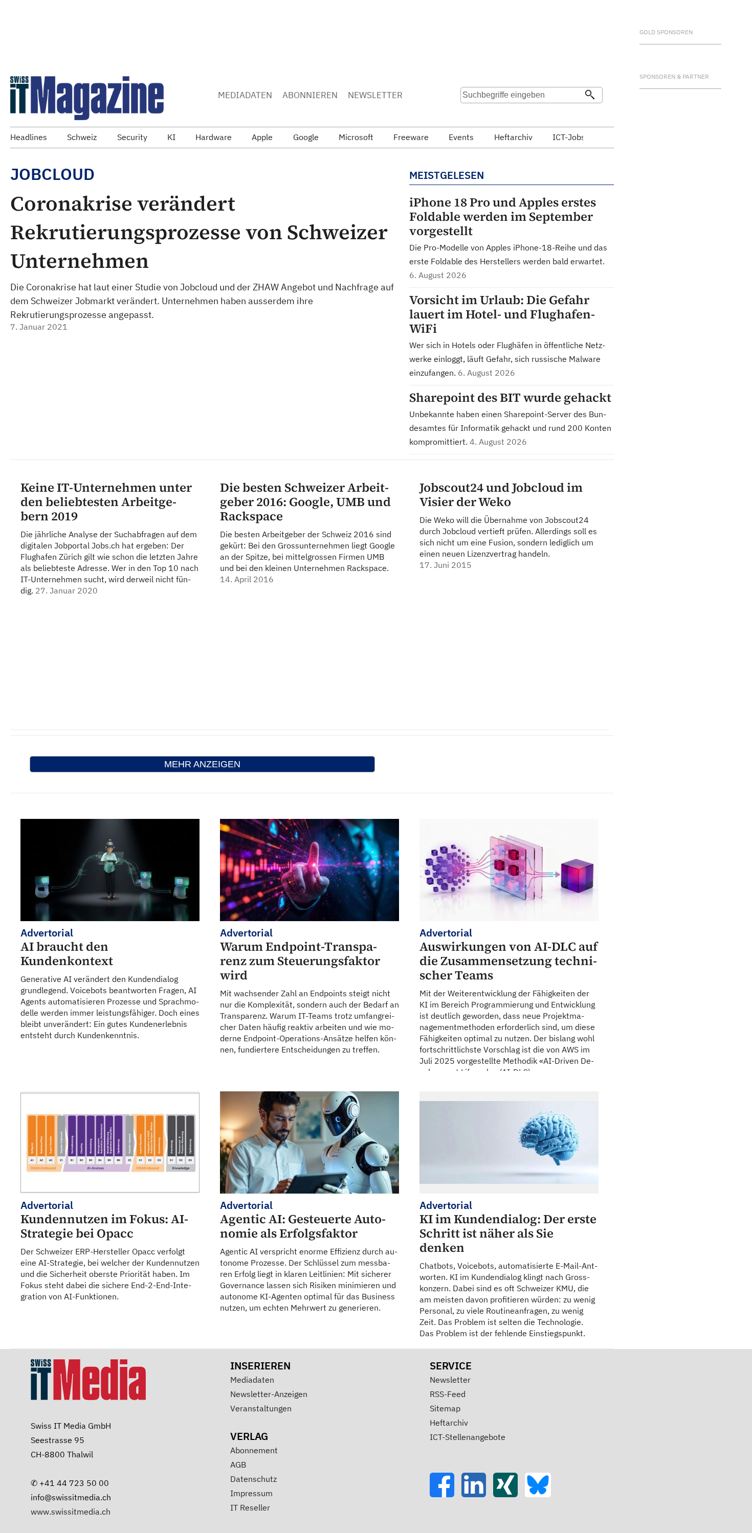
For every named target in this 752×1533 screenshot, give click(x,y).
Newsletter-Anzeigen (268, 1394)
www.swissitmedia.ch (70, 1511)
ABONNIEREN (310, 95)
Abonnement (254, 1450)
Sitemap (445, 1408)
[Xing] (509, 1494)
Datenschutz (253, 1479)
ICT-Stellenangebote (467, 1437)
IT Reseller (250, 1507)
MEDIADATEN (245, 95)
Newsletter (450, 1380)
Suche (471, 115)
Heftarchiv (449, 1422)
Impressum (251, 1493)
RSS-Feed (448, 1394)
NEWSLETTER (375, 95)
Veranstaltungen (261, 1408)
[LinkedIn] (477, 1494)
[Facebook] (445, 1494)
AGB (238, 1464)
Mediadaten (252, 1380)
